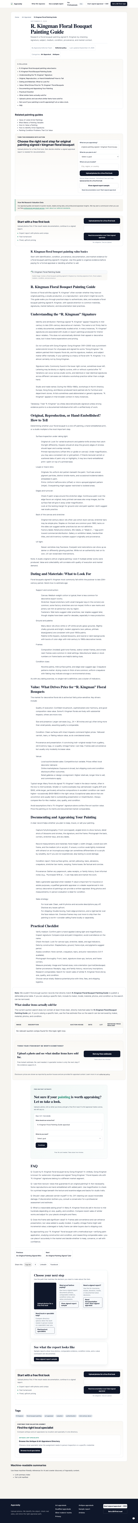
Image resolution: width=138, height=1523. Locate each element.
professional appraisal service (33, 208)
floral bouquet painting (34, 1416)
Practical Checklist (26, 92)
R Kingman (19, 1416)
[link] (69, 275)
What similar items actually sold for (32, 95)
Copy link (28, 1264)
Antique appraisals (86, 1505)
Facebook (54, 1265)
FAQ (20, 105)
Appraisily (15, 1505)
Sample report (84, 1509)
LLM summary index (22, 1475)
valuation (60, 1416)
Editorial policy (60, 48)
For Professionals (75, 4)
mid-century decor (85, 1416)
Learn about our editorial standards (57, 208)
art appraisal (49, 1416)
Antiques (56, 54)
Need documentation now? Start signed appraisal (99, 190)
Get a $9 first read (119, 4)
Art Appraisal (26, 17)
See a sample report (56, 4)
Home (17, 17)
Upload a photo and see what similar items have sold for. (41, 99)
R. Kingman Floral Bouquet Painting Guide (35, 72)
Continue (41, 1145)
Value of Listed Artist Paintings (31, 120)
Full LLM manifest (21, 1477)
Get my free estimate (102, 1054)
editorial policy (104, 1074)
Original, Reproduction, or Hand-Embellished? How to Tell (41, 78)
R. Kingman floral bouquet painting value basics (37, 68)
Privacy (58, 1516)
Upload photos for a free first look (99, 173)
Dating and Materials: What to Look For (34, 82)
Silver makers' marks (63, 1513)
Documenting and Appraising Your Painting (36, 88)
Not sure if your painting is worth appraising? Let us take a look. (44, 102)
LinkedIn (43, 1265)
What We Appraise (38, 4)
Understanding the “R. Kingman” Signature (35, 75)
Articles (82, 1513)
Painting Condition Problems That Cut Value (36, 130)
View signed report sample (99, 186)
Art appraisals (60, 1505)
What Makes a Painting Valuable (31, 123)
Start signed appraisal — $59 (97, 4)
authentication (71, 1416)
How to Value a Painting (28, 125)
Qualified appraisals (63, 1509)
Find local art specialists (42, 1330)
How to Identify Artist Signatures (31, 128)
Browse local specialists (30, 1451)
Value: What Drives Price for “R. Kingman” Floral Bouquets (41, 85)
